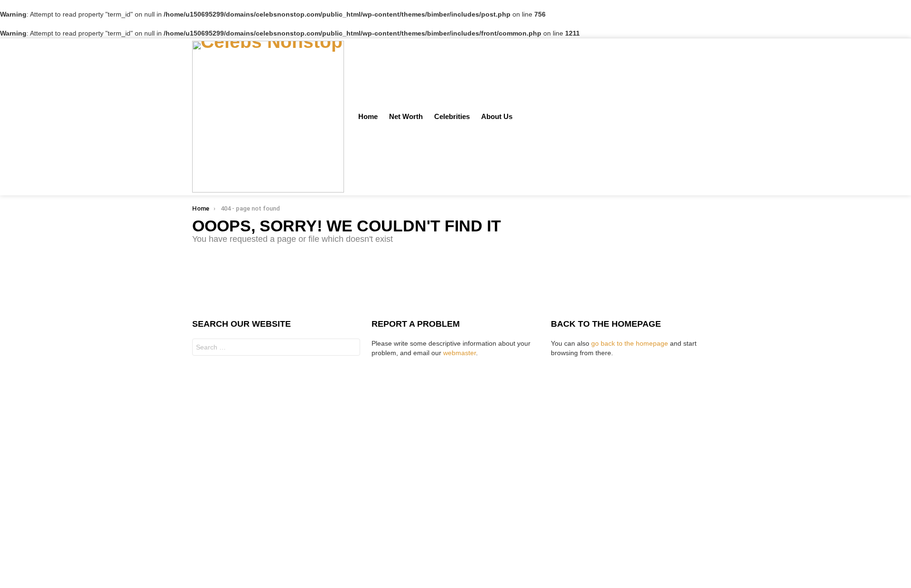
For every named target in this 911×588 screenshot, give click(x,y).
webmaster (459, 353)
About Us (496, 116)
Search (350, 348)
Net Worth (406, 116)
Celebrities (452, 116)
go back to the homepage (629, 343)
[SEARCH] (703, 116)
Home (368, 116)
